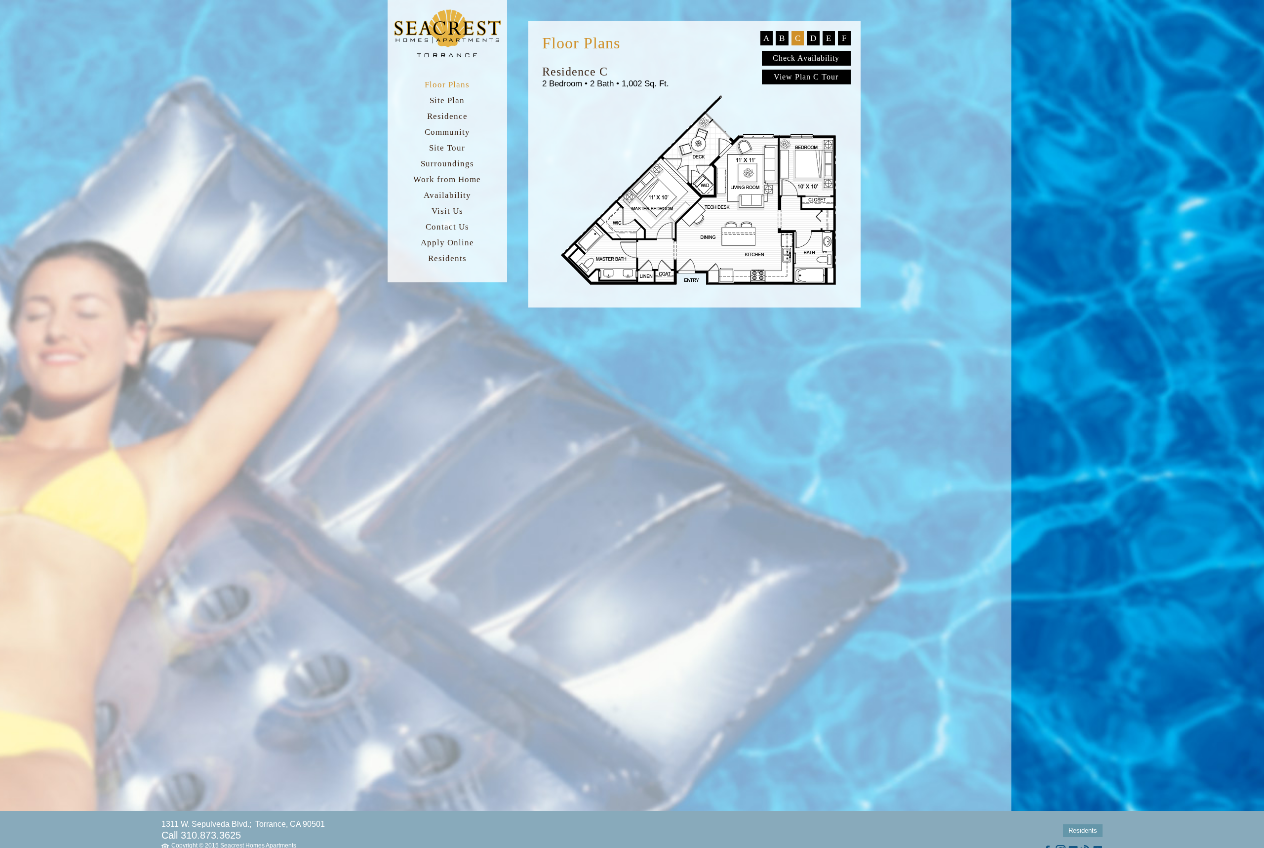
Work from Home (447, 179)
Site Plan (447, 100)
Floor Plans (447, 84)
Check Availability (806, 58)
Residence (447, 116)
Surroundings (447, 163)
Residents (447, 258)
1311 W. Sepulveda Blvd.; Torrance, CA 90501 (243, 824)
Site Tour (447, 148)
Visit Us (447, 211)
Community (447, 132)
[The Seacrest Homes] (447, 57)
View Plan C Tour (806, 77)
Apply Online (447, 242)
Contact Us (447, 226)
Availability (447, 195)
